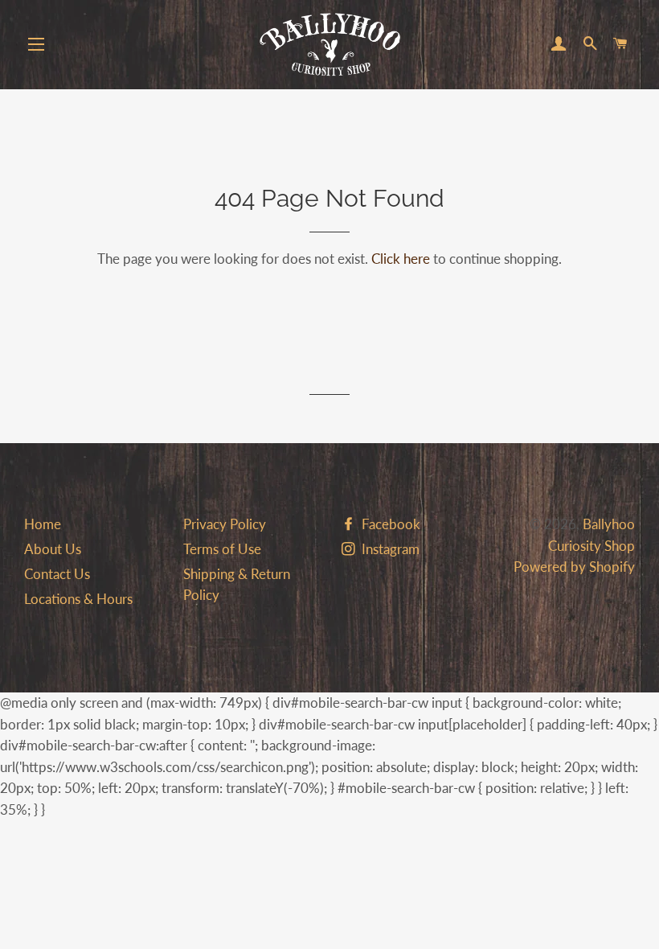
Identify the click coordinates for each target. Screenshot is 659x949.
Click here (400, 258)
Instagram (389, 548)
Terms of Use (222, 548)
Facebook (389, 524)
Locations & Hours (78, 598)
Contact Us (57, 573)
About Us (52, 548)
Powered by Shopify (574, 566)
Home (42, 524)
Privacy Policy (224, 524)
